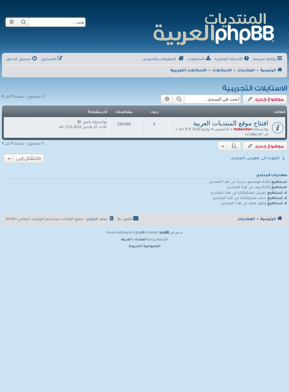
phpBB (164, 233)
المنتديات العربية (133, 240)
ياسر (87, 123)
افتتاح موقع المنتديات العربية (230, 123)
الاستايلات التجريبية (254, 88)
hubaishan (243, 130)
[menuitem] (232, 59)
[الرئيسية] (213, 28)
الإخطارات (253, 135)
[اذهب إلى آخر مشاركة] (79, 122)
